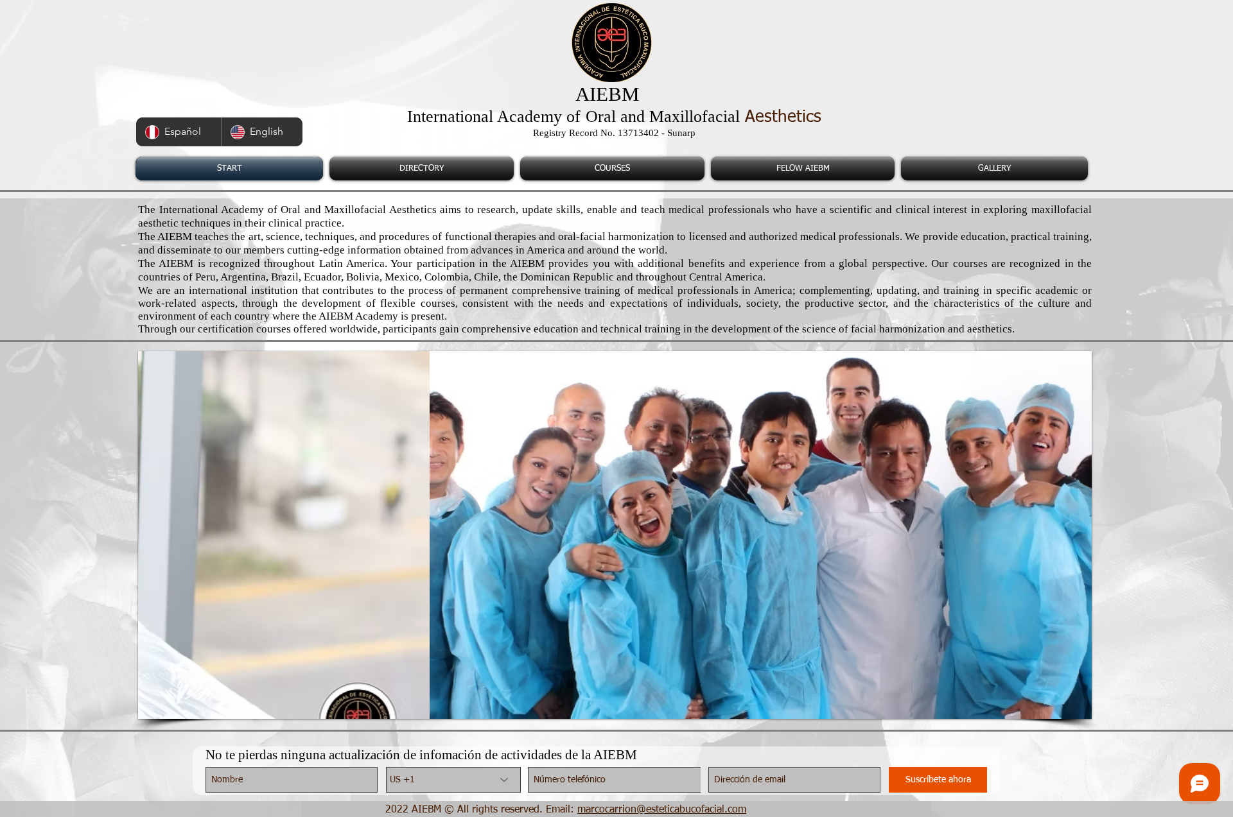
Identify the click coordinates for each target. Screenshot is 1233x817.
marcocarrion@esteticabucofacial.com (661, 810)
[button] (592, 535)
